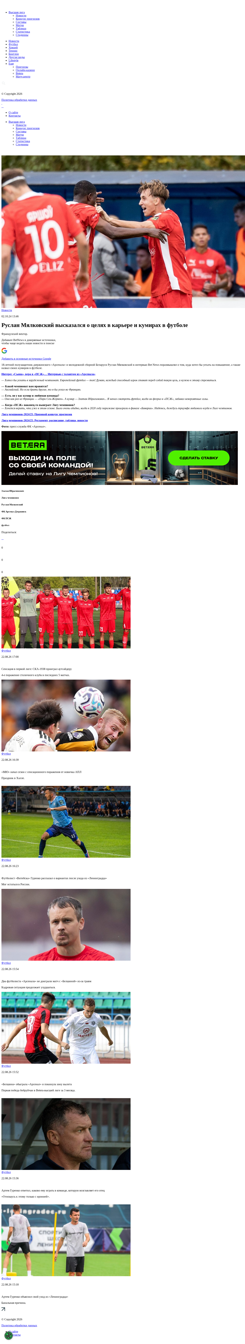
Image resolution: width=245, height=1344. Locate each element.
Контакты (15, 115)
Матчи (20, 25)
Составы (21, 22)
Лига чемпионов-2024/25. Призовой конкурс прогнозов (36, 414)
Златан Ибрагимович (12, 491)
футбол (5, 525)
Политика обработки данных (19, 99)
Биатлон (14, 53)
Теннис (13, 50)
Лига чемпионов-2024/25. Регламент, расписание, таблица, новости (44, 420)
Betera (19, 73)
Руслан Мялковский (12, 504)
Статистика (23, 31)
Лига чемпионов (10, 497)
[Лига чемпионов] (119, 483)
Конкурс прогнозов (28, 18)
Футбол (13, 44)
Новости (21, 15)
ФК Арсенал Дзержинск (13, 511)
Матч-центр (23, 76)
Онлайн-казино (25, 70)
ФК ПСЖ (6, 518)
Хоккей (13, 47)
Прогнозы (22, 66)
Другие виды (17, 57)
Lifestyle (13, 60)
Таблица (21, 28)
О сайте (13, 112)
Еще (11, 63)
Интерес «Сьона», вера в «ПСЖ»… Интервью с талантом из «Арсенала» (48, 374)
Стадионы (22, 34)
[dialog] (8, 1335)
